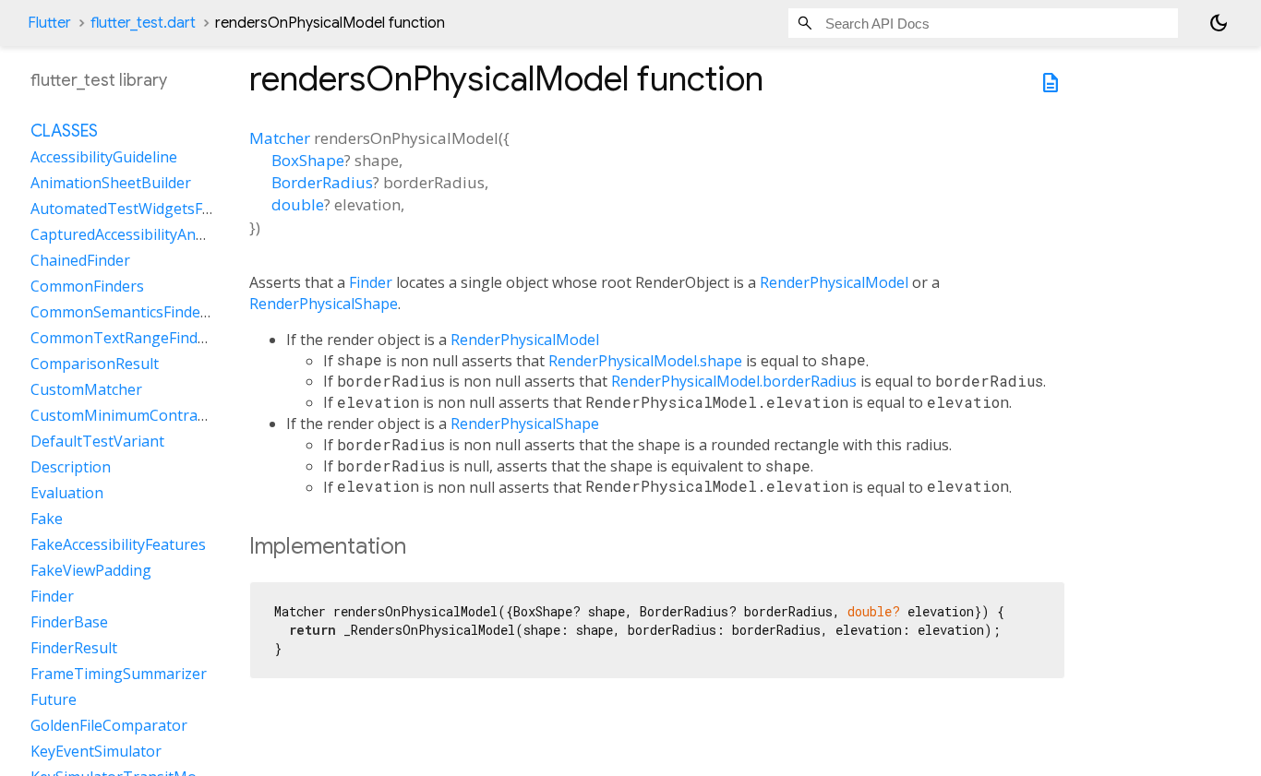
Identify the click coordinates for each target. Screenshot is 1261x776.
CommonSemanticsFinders (122, 313)
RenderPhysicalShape (323, 303)
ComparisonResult (94, 364)
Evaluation (66, 494)
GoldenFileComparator (108, 726)
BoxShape (307, 160)
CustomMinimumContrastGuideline (152, 416)
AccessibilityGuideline (103, 158)
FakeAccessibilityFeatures (118, 545)
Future (53, 700)
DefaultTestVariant (97, 442)
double (297, 204)
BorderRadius (322, 182)
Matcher (279, 138)
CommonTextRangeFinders (125, 338)
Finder (370, 282)
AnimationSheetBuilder (110, 183)
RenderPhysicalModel (834, 282)
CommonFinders (87, 287)
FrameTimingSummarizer (118, 674)
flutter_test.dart (143, 23)
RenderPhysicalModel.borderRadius (734, 381)
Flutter (49, 23)
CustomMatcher (86, 390)
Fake (46, 519)
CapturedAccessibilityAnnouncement (156, 235)
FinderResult (73, 649)
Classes (64, 132)
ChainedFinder (80, 261)
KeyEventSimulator (96, 752)
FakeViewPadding (90, 571)
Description (70, 468)
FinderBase (69, 623)
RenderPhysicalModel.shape (645, 361)
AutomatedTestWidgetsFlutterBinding (162, 209)
